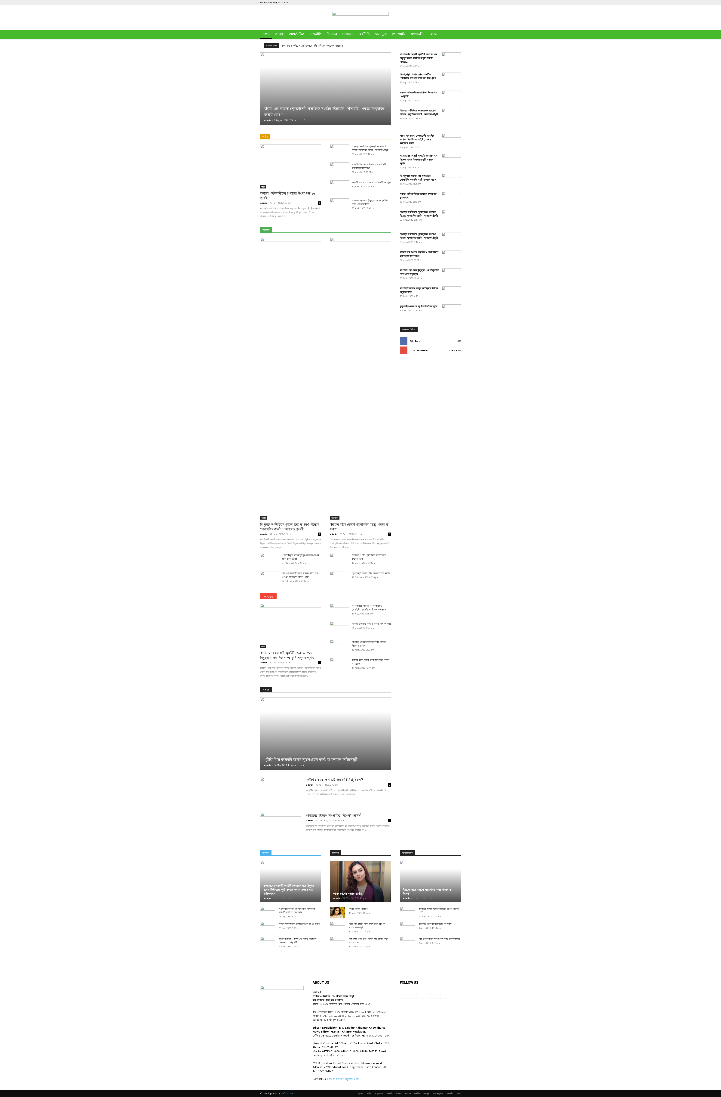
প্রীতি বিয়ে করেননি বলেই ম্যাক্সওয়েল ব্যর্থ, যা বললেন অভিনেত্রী (310, 759)
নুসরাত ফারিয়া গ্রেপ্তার (358, 908)
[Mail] (445, 2)
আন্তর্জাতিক (296, 34)
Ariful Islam (287, 1093)
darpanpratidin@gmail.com (343, 1079)
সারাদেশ (347, 34)
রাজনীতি (315, 34)
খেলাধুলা (381, 34)
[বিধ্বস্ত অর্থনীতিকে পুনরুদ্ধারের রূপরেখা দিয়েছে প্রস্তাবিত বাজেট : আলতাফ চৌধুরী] (290, 379)
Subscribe (455, 350)
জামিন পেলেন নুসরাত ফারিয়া (347, 893)
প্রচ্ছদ (266, 34)
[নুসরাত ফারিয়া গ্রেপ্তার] (337, 912)
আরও (433, 34)
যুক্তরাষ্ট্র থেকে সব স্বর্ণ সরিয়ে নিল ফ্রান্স (418, 306)
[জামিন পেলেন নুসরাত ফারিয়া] (360, 881)
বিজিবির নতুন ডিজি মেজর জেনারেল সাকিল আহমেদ (303, 45)
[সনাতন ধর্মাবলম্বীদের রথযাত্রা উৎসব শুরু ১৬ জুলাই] (290, 166)
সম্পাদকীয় (417, 34)
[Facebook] (433, 2)
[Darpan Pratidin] (360, 18)
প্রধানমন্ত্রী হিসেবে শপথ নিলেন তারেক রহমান (371, 573)
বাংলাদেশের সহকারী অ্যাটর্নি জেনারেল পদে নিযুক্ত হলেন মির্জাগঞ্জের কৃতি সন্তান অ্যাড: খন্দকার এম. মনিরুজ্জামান (288, 889)
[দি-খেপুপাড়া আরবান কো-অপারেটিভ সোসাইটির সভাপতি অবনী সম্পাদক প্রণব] (451, 79)
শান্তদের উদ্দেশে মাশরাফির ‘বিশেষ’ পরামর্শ (333, 815)
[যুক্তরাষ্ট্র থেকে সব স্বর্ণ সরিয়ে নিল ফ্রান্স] (451, 445)
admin (268, 120)
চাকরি (263, 646)
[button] (456, 34)
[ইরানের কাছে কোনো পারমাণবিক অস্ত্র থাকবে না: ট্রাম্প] (360, 379)
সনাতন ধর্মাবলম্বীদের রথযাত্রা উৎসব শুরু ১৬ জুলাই (299, 923)
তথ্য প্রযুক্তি (399, 34)
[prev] (449, 45)
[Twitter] (452, 2)
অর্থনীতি (364, 34)
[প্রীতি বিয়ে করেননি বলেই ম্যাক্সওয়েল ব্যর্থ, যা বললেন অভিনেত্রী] (325, 733)
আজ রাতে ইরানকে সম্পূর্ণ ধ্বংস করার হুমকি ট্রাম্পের (439, 938)
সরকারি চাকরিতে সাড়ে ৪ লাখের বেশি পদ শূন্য (371, 182)
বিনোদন (332, 34)
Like (458, 341)
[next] (455, 45)
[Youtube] (458, 2)
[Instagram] (439, 2)
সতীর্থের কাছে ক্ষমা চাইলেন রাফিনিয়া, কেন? (334, 779)
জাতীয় (279, 34)
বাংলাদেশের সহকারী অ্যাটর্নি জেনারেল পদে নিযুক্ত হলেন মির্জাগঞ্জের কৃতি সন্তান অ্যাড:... (418, 58)
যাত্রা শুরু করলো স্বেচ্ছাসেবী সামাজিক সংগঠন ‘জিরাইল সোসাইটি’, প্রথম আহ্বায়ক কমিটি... (417, 139)
